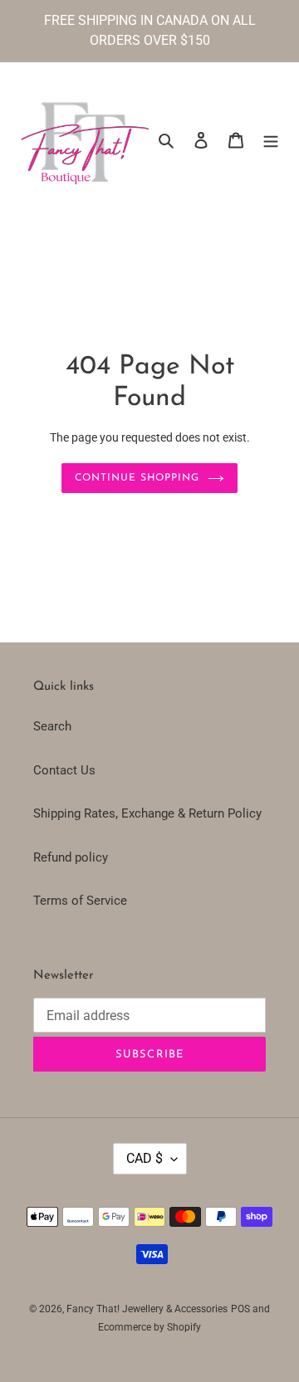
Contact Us (64, 770)
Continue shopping (137, 478)
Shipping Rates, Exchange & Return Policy (147, 813)
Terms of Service (80, 900)
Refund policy (70, 857)
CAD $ (144, 1158)
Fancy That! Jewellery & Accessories (147, 1309)
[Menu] (270, 140)
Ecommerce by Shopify (149, 1327)
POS (240, 1309)
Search (52, 726)
